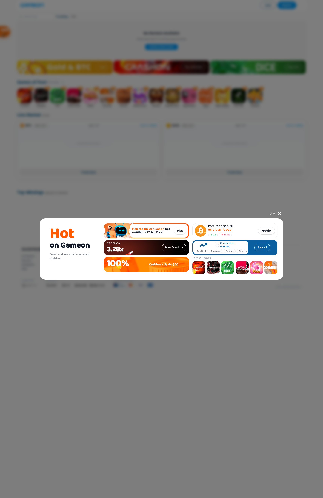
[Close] (279, 213)
